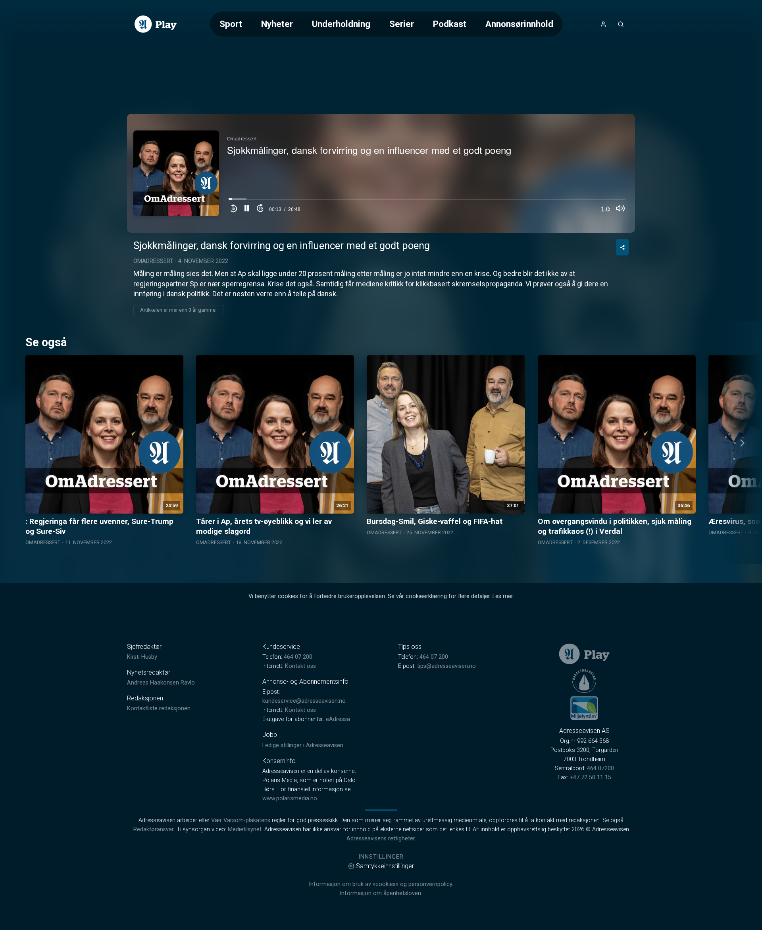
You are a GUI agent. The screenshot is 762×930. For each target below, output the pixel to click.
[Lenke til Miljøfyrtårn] (584, 708)
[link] (155, 24)
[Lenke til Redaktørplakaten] (584, 681)
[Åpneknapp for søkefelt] (621, 24)
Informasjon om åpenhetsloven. (381, 893)
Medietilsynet (245, 829)
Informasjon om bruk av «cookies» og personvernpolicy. (381, 884)
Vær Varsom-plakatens (240, 820)
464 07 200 (298, 657)
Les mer (503, 596)
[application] (381, 173)
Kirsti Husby (142, 657)
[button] (247, 209)
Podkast (449, 24)
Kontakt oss (300, 666)
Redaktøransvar (153, 829)
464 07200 (600, 768)
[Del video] (622, 247)
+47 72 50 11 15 (590, 777)
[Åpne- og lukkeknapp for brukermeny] (603, 24)
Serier (401, 24)
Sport (230, 24)
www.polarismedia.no (289, 798)
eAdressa (338, 719)
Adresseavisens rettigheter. (381, 838)
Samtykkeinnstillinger (385, 866)
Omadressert (153, 261)
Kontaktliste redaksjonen (158, 708)
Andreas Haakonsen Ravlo (161, 682)
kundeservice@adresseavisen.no (304, 701)
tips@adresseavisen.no (446, 666)
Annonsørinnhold (519, 24)
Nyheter (277, 24)
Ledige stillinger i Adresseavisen (302, 745)
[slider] (427, 201)
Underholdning (341, 24)
